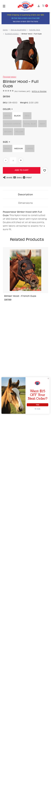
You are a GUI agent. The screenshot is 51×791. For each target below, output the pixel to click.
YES (37, 405)
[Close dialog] (48, 378)
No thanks (37, 408)
